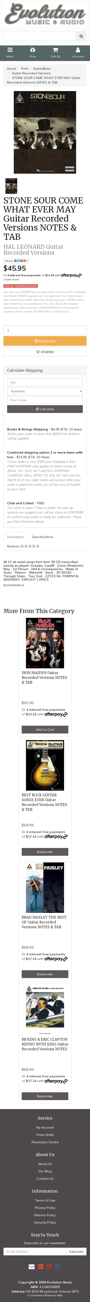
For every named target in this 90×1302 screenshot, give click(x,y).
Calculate (46, 409)
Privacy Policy (45, 1208)
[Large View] (11, 186)
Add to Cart (45, 730)
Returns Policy (45, 1215)
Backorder (47, 341)
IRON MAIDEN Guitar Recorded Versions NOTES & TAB (44, 678)
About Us (45, 1164)
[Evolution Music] (45, 13)
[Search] (81, 36)
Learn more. (11, 279)
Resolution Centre (45, 1142)
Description (15, 537)
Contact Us (45, 1179)
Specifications (42, 537)
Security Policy (45, 1222)
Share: (9, 260)
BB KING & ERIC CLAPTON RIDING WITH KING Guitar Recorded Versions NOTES (45, 1044)
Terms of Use (45, 1200)
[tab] (15, 537)
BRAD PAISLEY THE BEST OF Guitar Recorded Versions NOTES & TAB (44, 922)
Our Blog (45, 1171)
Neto (59, 1295)
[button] (45, 352)
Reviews (14, 546)
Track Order (45, 1135)
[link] (40, 1266)
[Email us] (32, 1266)
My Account (45, 1127)
